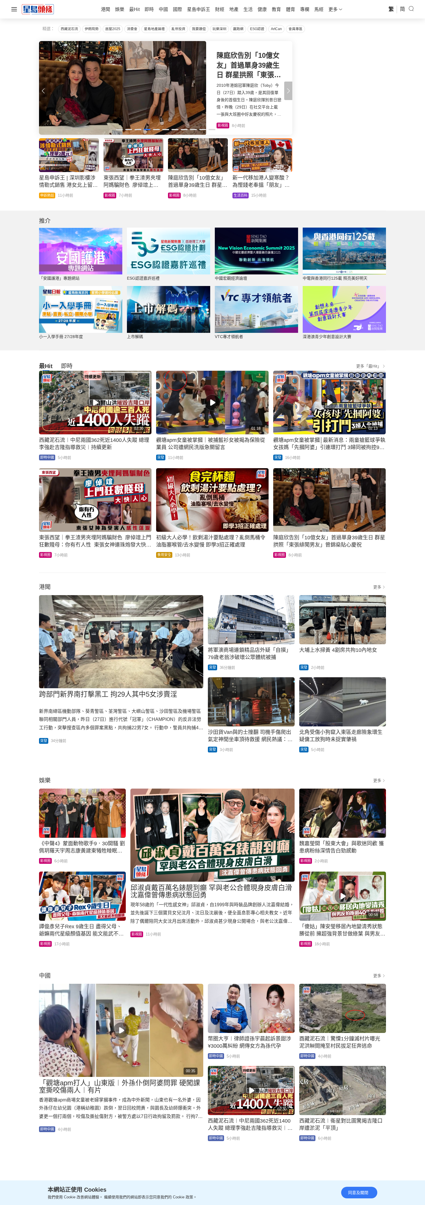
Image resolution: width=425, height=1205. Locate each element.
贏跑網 (238, 29)
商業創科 (240, 195)
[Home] (38, 9)
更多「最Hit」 (368, 366)
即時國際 (47, 195)
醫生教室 (176, 195)
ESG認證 (257, 29)
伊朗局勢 (92, 29)
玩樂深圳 (219, 29)
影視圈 (45, 555)
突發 (160, 457)
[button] (288, 91)
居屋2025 (112, 29)
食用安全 (164, 555)
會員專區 (295, 29)
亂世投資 (178, 29)
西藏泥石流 (69, 29)
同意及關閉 (358, 1192)
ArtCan (276, 29)
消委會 (132, 29)
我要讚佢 (199, 29)
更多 (377, 587)
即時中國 (112, 195)
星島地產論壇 (154, 29)
